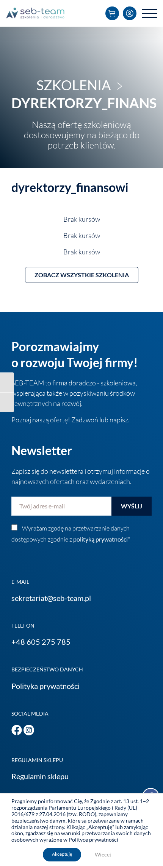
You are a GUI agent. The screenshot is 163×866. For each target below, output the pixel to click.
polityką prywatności (100, 539)
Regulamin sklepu (40, 776)
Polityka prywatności (45, 685)
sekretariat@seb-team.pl (51, 597)
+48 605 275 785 (41, 641)
